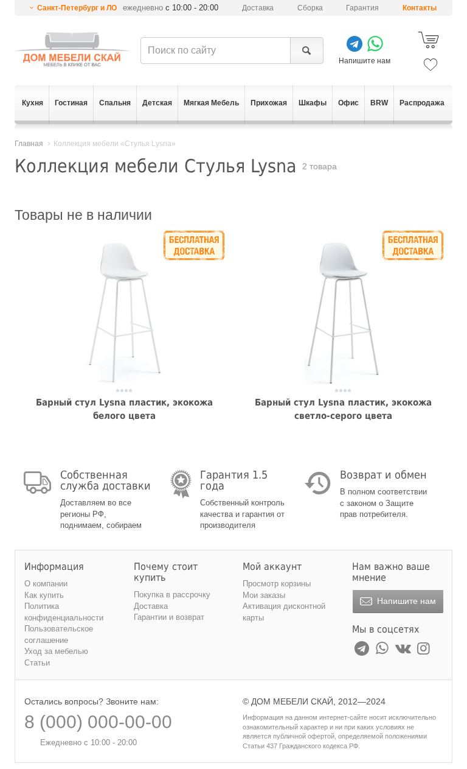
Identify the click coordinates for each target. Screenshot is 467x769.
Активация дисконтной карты (284, 612)
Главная (29, 143)
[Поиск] (306, 50)
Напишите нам (405, 601)
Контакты (420, 8)
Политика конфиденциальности (63, 612)
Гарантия (362, 8)
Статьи (37, 662)
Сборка (310, 8)
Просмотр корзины (277, 583)
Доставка (258, 8)
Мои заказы (264, 595)
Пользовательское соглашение (58, 634)
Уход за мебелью (56, 651)
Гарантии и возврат (169, 617)
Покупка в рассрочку (172, 594)
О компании (45, 583)
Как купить (44, 595)
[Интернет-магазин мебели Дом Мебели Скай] (72, 49)
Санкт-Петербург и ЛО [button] (77, 8)
